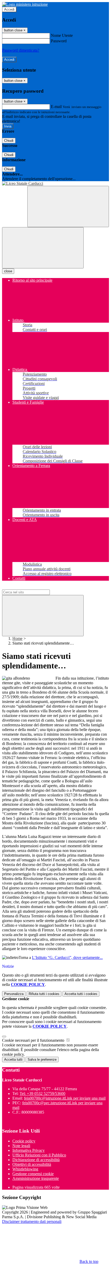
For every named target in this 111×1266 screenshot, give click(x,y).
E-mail (56, 106)
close (8, 271)
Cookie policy (23, 1141)
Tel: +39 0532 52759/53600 (42, 1093)
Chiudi (8, 141)
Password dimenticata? (20, 50)
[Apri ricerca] (68, 206)
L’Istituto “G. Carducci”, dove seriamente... (67, 957)
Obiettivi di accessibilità (31, 1164)
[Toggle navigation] (43, 247)
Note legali (21, 1145)
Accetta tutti (81, 994)
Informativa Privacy (28, 1150)
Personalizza (13, 994)
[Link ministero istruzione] (25, 4)
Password (59, 41)
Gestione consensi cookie (33, 1174)
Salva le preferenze (42, 1059)
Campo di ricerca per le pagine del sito (33, 587)
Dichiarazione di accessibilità (36, 1159)
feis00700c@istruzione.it (65, 1098)
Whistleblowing (25, 1169)
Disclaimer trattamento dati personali (31, 1221)
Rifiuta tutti (44, 994)
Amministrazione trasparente (35, 1178)
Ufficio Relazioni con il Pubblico (39, 1155)
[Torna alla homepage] (55, 183)
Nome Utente (62, 35)
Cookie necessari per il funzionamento (33, 1040)
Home (17, 638)
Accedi (9, 9)
